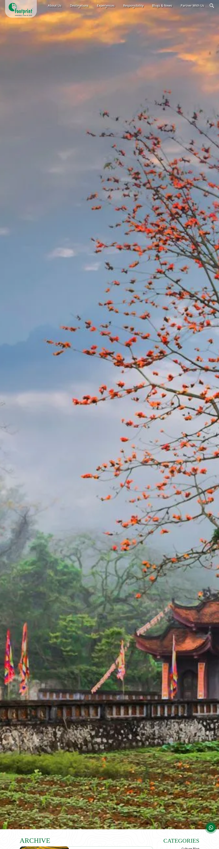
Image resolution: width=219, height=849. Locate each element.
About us (54, 5)
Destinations (79, 5)
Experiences (106, 5)
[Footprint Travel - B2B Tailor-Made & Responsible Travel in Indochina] (21, 9)
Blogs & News (162, 5)
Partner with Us (192, 5)
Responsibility (133, 5)
